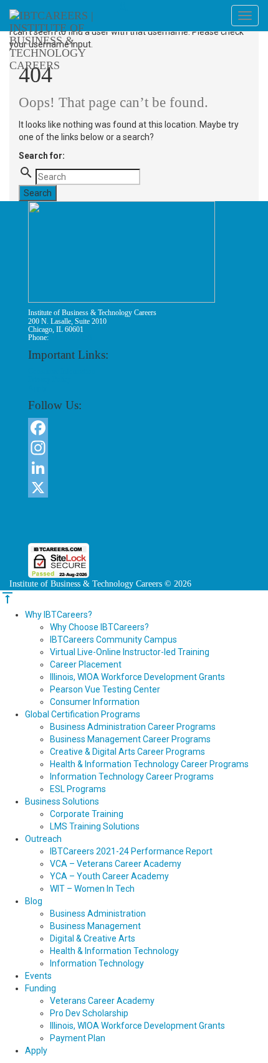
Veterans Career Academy (102, 1001)
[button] (134, 520)
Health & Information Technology (114, 951)
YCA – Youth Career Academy (109, 876)
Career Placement (86, 664)
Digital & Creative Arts (92, 938)
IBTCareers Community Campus (113, 640)
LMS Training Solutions (95, 826)
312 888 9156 (71, 337)
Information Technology (97, 963)
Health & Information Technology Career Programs (149, 764)
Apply (37, 388)
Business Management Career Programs (130, 739)
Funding (40, 988)
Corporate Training (86, 814)
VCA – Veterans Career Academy (115, 864)
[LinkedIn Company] (134, 468)
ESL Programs (78, 789)
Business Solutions (62, 801)
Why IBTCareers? (58, 615)
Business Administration (98, 914)
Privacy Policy (49, 379)
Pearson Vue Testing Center (105, 689)
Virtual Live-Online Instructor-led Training (129, 652)
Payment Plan (77, 1038)
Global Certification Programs (82, 714)
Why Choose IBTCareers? (99, 627)
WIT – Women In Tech (92, 889)
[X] (134, 488)
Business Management (95, 926)
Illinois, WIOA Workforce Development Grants (137, 677)
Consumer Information (61, 371)
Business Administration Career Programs (133, 727)
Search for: (42, 156)
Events (38, 976)
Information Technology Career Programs (132, 777)
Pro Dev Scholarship (89, 1013)
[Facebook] (134, 428)
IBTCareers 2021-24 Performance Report (131, 851)
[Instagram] (134, 448)
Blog (33, 901)
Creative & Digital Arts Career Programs (127, 752)
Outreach (43, 839)
